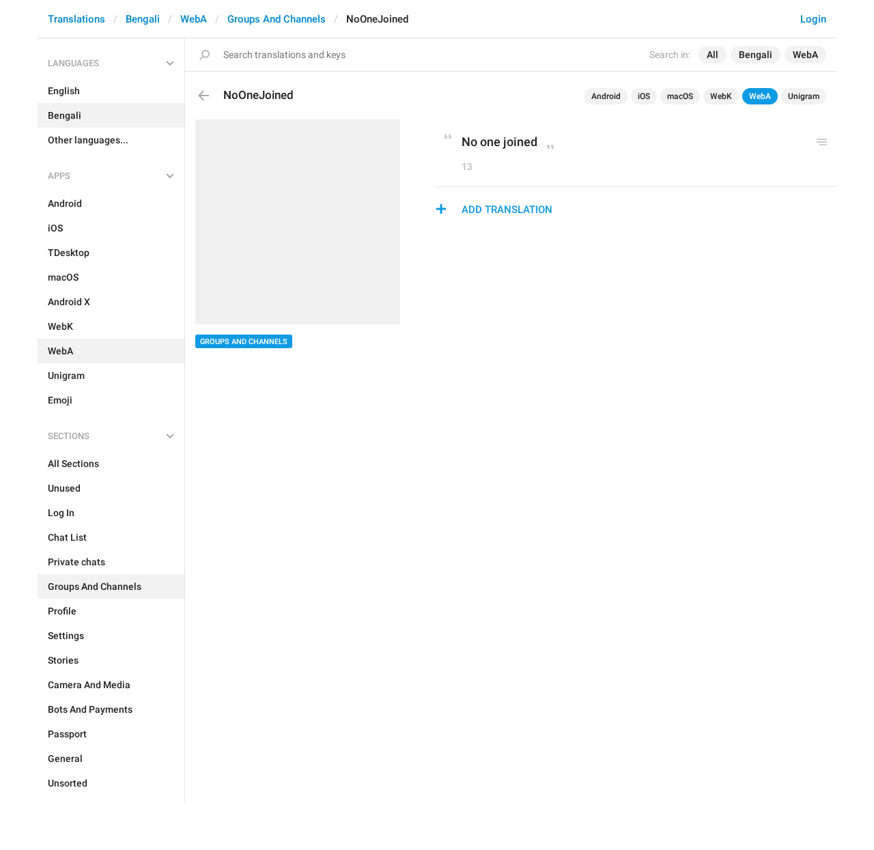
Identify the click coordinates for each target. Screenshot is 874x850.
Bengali (143, 19)
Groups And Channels (276, 19)
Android (606, 96)
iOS (644, 96)
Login (813, 19)
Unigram (803, 96)
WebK (721, 96)
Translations (76, 19)
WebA (193, 19)
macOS (680, 96)
